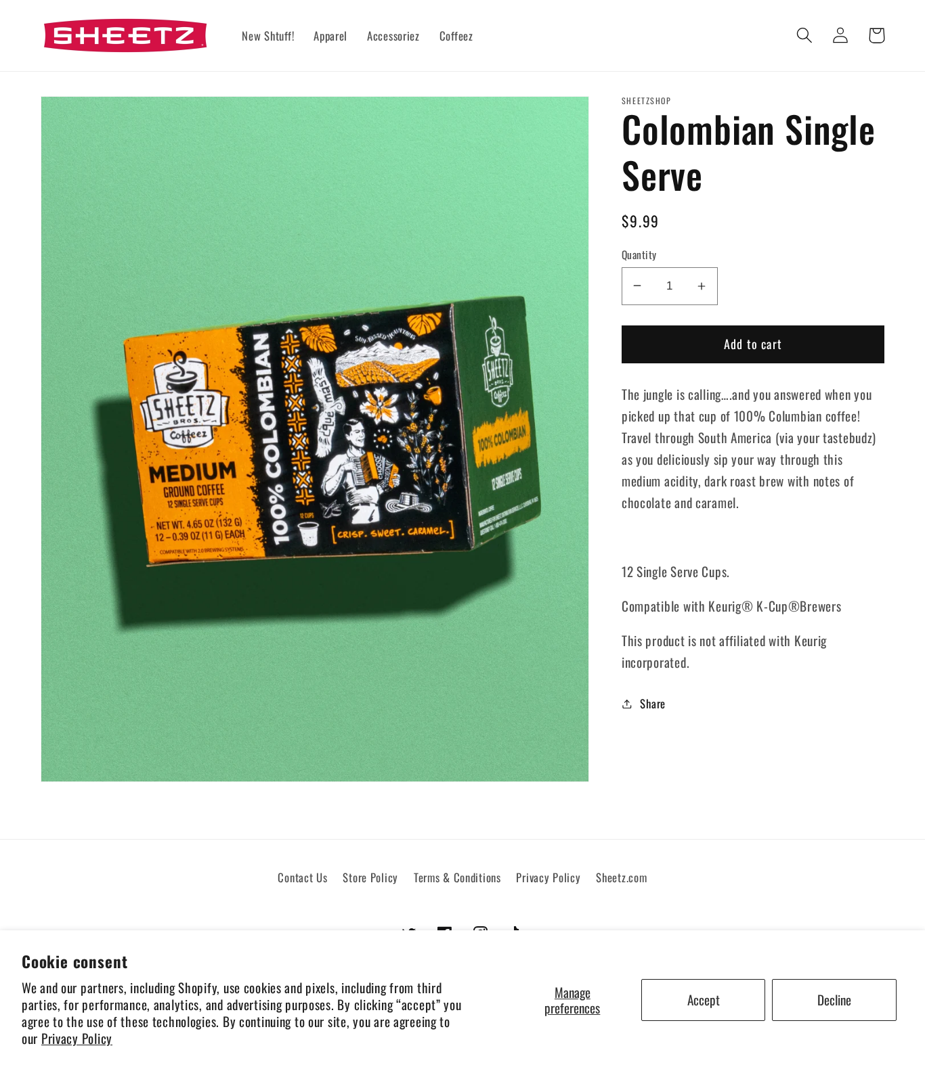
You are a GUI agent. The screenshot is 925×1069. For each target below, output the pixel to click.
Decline (834, 999)
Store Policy (370, 877)
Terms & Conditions (457, 877)
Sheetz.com (621, 877)
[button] (805, 35)
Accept (703, 999)
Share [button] (653, 703)
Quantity (639, 254)
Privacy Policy (76, 1038)
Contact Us (302, 877)
